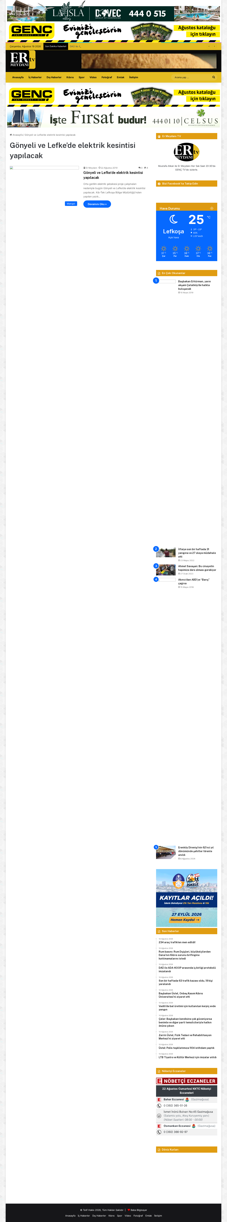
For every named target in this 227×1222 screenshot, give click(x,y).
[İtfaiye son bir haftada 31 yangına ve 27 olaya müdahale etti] (166, 552)
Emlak (120, 77)
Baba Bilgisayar (139, 1210)
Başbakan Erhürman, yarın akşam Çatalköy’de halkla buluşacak (194, 285)
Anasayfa (18, 77)
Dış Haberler (54, 77)
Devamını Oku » (97, 204)
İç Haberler (35, 77)
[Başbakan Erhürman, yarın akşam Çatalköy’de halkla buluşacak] (166, 412)
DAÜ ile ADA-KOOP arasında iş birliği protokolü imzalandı (101, 46)
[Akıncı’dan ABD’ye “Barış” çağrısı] (166, 710)
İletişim (133, 77)
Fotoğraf (107, 77)
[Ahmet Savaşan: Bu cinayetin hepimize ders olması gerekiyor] (166, 569)
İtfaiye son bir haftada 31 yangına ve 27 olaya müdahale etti (197, 553)
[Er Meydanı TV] (22, 59)
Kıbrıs (70, 77)
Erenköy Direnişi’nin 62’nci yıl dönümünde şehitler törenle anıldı (196, 851)
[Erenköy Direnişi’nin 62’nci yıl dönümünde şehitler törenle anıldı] (166, 852)
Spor (82, 77)
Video (93, 77)
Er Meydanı (91, 167)
